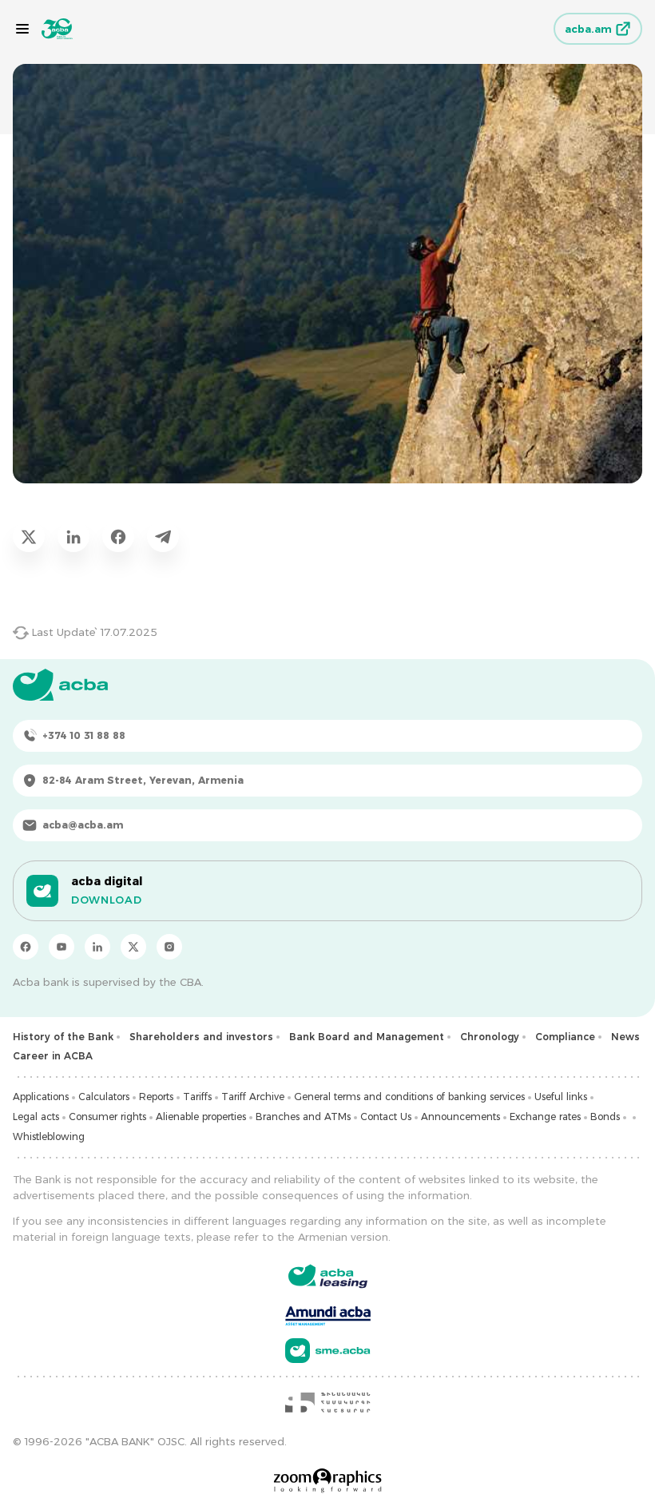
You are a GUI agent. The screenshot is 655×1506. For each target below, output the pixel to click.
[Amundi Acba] (328, 1313)
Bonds (605, 1117)
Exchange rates (545, 1117)
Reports (156, 1097)
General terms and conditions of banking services (409, 1097)
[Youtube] (61, 947)
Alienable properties (201, 1117)
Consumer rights (107, 1117)
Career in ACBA (53, 1056)
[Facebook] (25, 947)
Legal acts (36, 1117)
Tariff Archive (252, 1097)
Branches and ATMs (303, 1117)
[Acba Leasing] (327, 1276)
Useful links (560, 1097)
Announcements (460, 1117)
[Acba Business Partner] (328, 1350)
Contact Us (385, 1117)
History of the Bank (63, 1037)
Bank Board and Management (366, 1037)
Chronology (489, 1037)
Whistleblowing (49, 1136)
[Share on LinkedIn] (73, 536)
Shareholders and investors (201, 1037)
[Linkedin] (97, 947)
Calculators (103, 1097)
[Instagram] (169, 947)
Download (106, 899)
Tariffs (197, 1097)
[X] (133, 947)
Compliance (565, 1037)
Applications (41, 1097)
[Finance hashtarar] (327, 1402)
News (625, 1037)
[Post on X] (29, 536)
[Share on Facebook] (118, 536)
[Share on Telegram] (163, 536)
